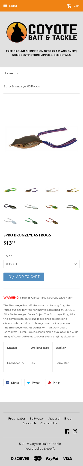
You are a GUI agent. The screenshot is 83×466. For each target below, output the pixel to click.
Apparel (54, 418)
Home (8, 73)
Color (7, 256)
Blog (67, 418)
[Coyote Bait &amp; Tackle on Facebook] (67, 432)
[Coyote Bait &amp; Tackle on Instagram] (75, 432)
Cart (76, 5)
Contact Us (48, 423)
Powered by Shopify (40, 448)
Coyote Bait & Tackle (45, 444)
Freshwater (16, 418)
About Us (29, 423)
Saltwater (37, 418)
